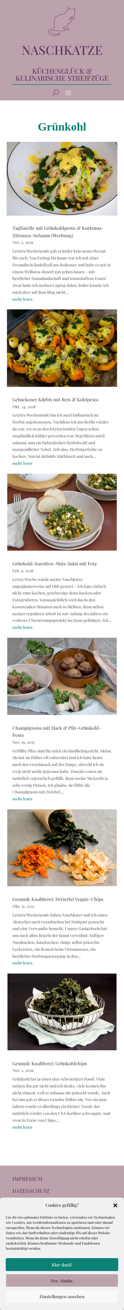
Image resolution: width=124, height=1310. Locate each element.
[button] (115, 1205)
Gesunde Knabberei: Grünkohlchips (49, 1063)
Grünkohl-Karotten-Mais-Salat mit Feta (54, 563)
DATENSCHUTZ (31, 1190)
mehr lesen (22, 299)
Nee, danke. (62, 1280)
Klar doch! (62, 1265)
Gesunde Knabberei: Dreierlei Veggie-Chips (57, 899)
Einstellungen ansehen (62, 1296)
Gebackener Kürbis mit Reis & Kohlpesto (55, 399)
